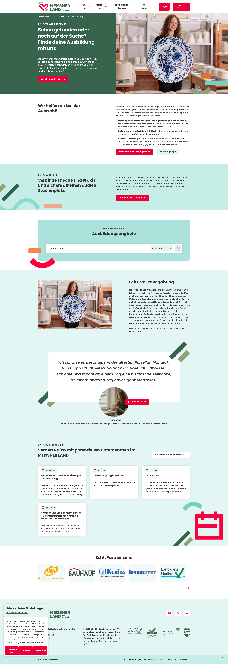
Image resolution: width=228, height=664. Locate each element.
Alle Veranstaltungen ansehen (169, 454)
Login (164, 6)
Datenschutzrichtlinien (17, 612)
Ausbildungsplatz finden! (53, 79)
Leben (85, 6)
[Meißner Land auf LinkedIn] (169, 613)
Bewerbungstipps (167, 151)
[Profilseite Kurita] (112, 565)
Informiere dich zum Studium (132, 197)
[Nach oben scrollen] (222, 658)
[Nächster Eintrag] (188, 588)
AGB (162, 659)
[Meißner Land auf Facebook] (187, 613)
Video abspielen (138, 401)
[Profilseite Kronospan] (142, 565)
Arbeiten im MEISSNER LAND (57, 17)
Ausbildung (77, 17)
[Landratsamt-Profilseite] (173, 565)
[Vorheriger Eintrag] (183, 588)
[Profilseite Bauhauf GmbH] (81, 565)
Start (40, 17)
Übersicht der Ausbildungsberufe (134, 151)
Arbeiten (99, 6)
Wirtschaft (146, 6)
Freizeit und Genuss (122, 6)
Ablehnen (25, 650)
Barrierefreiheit (150, 659)
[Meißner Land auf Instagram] (178, 613)
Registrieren (180, 6)
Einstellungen (12, 650)
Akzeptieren (40, 650)
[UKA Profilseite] (51, 565)
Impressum (171, 659)
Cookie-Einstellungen (132, 659)
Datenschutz (184, 659)
